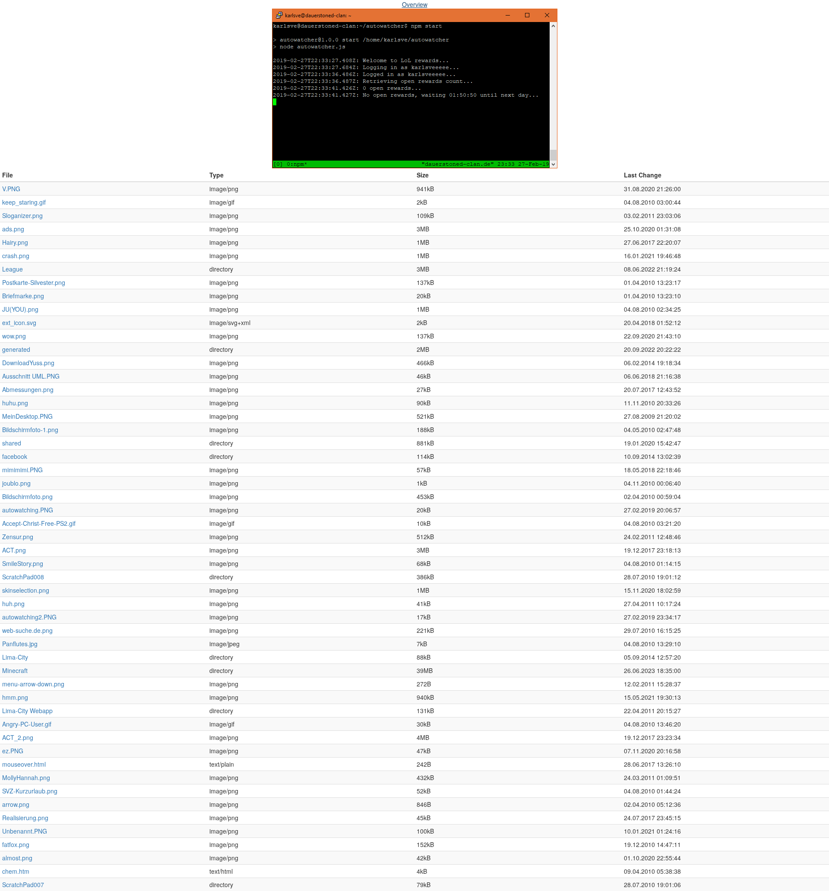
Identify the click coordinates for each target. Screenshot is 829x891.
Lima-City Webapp (27, 710)
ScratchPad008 (23, 576)
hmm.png (15, 697)
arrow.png (15, 804)
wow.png (14, 336)
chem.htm (15, 871)
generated (16, 349)
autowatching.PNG (27, 510)
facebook (14, 456)
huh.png (13, 603)
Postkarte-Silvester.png (33, 282)
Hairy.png (15, 242)
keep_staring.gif (24, 202)
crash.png (15, 255)
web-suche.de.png (27, 630)
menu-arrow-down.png (33, 683)
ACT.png (14, 550)
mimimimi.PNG (22, 469)
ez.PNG (12, 750)
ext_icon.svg (19, 322)
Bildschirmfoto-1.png (30, 429)
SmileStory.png (22, 563)
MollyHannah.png (26, 777)
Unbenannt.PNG (24, 831)
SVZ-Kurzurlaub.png (29, 791)
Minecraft (15, 670)
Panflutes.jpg (20, 643)
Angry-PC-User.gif (26, 724)
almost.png (17, 857)
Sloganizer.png (22, 215)
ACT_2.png (17, 737)
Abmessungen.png (28, 389)
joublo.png (16, 483)
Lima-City (15, 657)
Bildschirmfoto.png (27, 496)
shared (11, 443)
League (12, 269)
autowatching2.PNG (29, 617)
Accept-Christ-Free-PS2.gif (39, 523)
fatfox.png (15, 844)
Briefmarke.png (23, 295)
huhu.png (15, 402)
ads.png (13, 228)
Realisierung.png (25, 817)
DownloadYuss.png (28, 362)
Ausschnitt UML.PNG (31, 376)
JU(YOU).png (20, 309)
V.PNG (11, 188)
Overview (414, 4)
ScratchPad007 (23, 884)
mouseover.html (24, 764)
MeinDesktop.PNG (27, 416)
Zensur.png (17, 536)
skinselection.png (25, 590)
